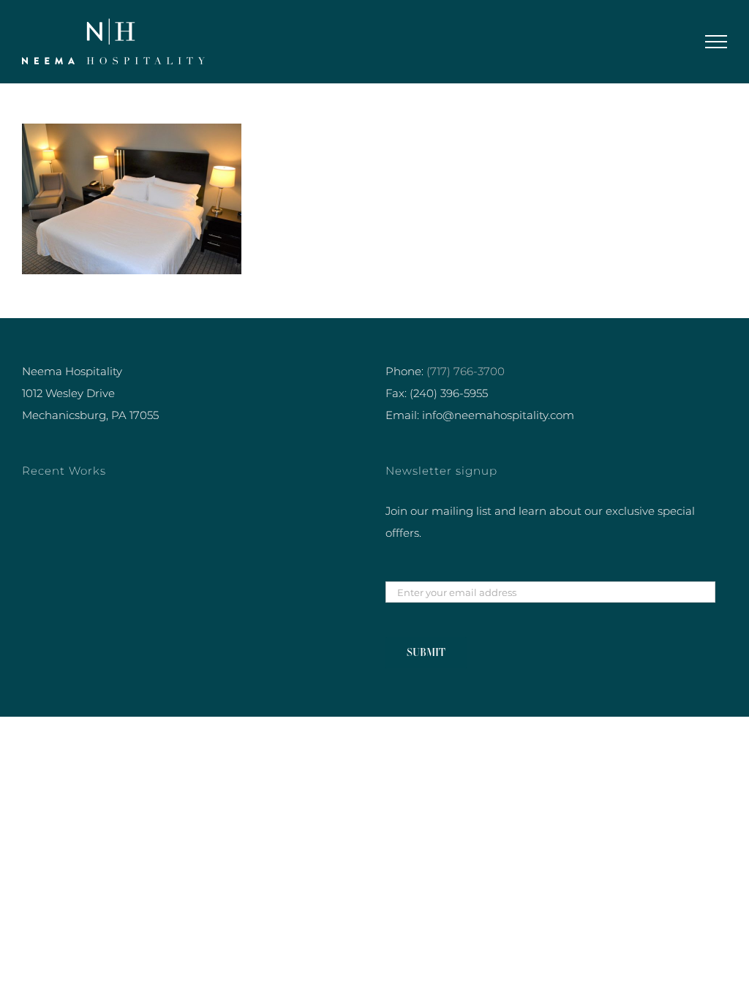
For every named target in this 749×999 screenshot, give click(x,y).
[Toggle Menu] (716, 41)
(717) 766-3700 (465, 371)
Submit (426, 652)
